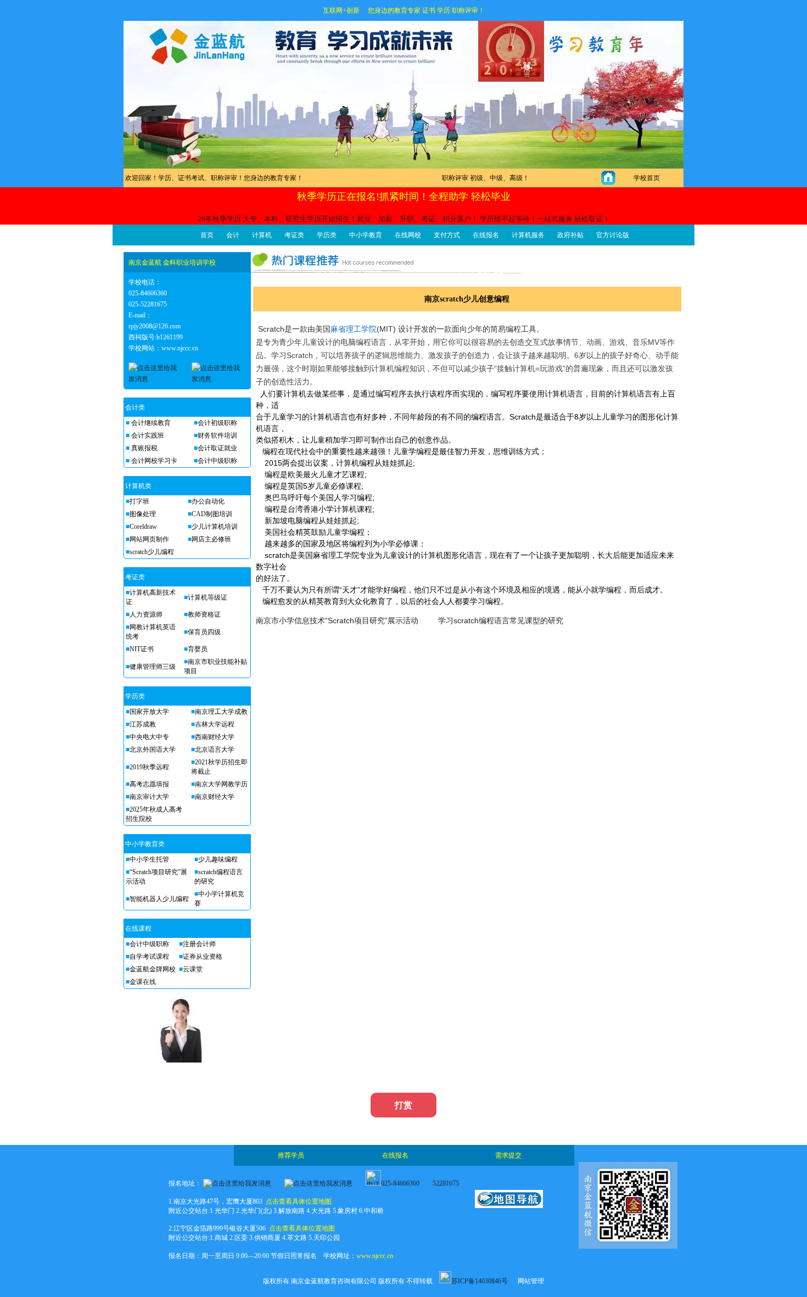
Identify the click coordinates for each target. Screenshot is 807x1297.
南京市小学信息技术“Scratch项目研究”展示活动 (337, 620)
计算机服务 (528, 235)
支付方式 (447, 235)
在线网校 (408, 235)
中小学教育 (365, 235)
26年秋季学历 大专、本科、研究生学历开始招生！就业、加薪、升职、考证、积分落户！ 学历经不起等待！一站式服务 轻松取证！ (404, 219)
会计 (232, 235)
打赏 (403, 1105)
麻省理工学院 (353, 329)
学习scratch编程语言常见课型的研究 (500, 620)
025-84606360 (400, 1183)
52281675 (446, 1183)
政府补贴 (570, 235)
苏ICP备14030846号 (479, 1281)
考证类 (294, 235)
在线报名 (486, 235)
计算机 (262, 235)
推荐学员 (291, 1155)
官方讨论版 (612, 235)
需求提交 (508, 1155)
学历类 (327, 235)
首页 (207, 235)
